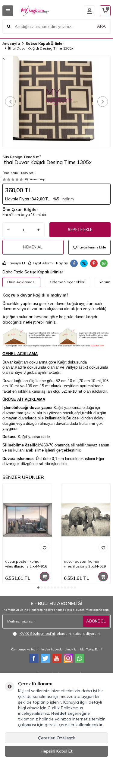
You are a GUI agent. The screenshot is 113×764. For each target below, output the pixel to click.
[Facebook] (33, 658)
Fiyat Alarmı (43, 263)
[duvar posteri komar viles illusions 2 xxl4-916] (27, 520)
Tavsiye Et (16, 263)
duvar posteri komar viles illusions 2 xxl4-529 (85, 563)
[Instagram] (68, 658)
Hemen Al (32, 247)
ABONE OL (96, 621)
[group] (56, 101)
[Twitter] (45, 658)
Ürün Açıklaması (21, 282)
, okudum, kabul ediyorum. (60, 633)
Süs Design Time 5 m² (21, 156)
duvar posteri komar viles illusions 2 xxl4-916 (26, 563)
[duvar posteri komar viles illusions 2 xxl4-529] (86, 520)
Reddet (59, 713)
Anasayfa (11, 43)
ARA (101, 26)
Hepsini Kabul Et (57, 751)
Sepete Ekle (80, 229)
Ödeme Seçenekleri (67, 282)
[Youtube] (56, 658)
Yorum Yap (37, 179)
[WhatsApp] (79, 658)
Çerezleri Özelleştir (56, 738)
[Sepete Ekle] (44, 576)
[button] (10, 101)
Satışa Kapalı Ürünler (45, 43)
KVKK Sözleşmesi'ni (37, 633)
